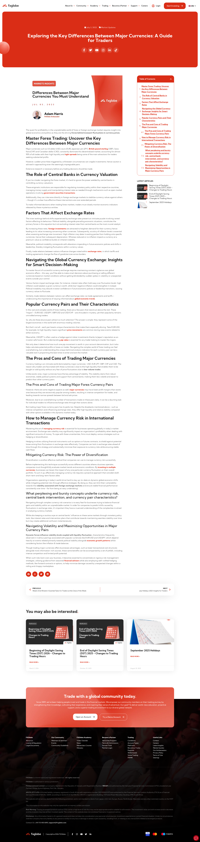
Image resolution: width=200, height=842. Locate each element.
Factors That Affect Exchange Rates (155, 103)
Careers (144, 6)
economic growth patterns (98, 540)
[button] (28, 574)
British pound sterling (98, 149)
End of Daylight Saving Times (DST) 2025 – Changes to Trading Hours (160, 196)
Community (81, 6)
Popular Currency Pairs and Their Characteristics (156, 119)
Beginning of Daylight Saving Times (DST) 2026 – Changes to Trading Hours (160, 187)
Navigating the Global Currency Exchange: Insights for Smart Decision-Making (156, 111)
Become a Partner (119, 6)
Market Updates (108, 27)
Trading (105, 6)
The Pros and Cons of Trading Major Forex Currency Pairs (158, 132)
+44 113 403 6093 (41, 823)
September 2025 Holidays (160, 202)
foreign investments (57, 228)
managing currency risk (54, 428)
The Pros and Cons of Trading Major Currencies (155, 125)
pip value (65, 340)
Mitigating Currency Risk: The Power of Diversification (158, 145)
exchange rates (95, 251)
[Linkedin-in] (109, 50)
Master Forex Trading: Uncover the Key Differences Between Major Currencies (155, 89)
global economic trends (85, 299)
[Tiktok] (116, 50)
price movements (74, 330)
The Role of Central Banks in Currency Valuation (154, 96)
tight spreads (71, 154)
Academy (94, 6)
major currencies (76, 390)
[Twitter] (90, 50)
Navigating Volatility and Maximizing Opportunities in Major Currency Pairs (157, 168)
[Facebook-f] (84, 50)
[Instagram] (103, 50)
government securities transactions (59, 193)
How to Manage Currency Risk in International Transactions (156, 138)
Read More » (34, 662)
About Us (68, 6)
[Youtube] (97, 50)
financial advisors (71, 560)
